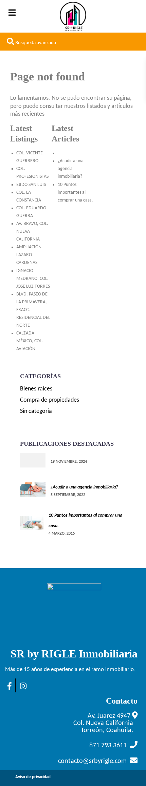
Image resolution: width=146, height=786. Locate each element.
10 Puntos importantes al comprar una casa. (75, 192)
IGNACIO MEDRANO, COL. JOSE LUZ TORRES (33, 278)
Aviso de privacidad (33, 777)
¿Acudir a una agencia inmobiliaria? (71, 168)
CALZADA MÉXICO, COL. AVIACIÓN (29, 341)
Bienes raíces (36, 389)
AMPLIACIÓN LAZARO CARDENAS (28, 255)
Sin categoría (36, 411)
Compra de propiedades (49, 400)
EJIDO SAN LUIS (31, 184)
